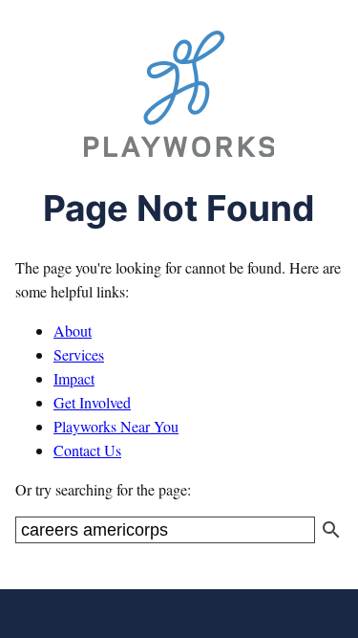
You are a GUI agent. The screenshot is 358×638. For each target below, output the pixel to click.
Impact (74, 378)
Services (78, 354)
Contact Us (87, 450)
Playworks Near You (116, 426)
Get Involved (92, 402)
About (72, 330)
